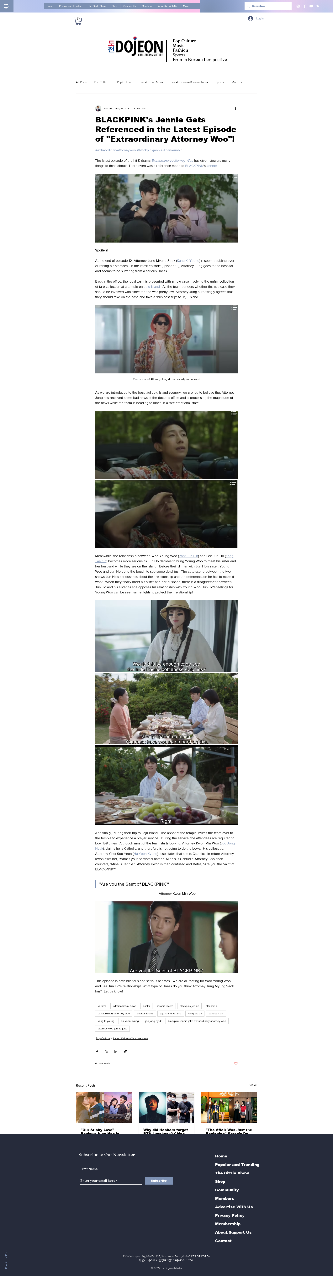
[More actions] (235, 108)
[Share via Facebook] (97, 1051)
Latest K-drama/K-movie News (189, 82)
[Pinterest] (318, 6)
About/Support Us (233, 1232)
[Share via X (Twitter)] (106, 1051)
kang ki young (106, 1020)
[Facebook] (305, 6)
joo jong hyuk (153, 1020)
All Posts (81, 82)
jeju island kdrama (170, 1013)
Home (221, 1156)
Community (227, 1190)
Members (224, 1198)
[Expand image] (166, 445)
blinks (146, 1005)
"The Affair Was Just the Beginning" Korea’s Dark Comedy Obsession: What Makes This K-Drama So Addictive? (229, 1132)
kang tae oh (195, 1013)
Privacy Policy (230, 1215)
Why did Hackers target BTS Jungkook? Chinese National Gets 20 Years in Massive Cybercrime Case (166, 1132)
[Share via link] (125, 1051)
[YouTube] (311, 6)
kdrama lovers (164, 1005)
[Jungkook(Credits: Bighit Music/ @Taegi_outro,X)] (166, 1107)
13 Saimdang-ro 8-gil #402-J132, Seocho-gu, (166, 1256)
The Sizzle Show (232, 1173)
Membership (227, 1224)
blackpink (211, 1005)
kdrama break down (124, 1005)
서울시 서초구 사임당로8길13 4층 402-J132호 (167, 1260)
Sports (220, 82)
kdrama (102, 1005)
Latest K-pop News (151, 82)
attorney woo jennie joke (112, 1028)
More (234, 82)
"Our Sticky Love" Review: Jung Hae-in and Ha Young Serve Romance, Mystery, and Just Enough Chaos (103, 1132)
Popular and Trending (237, 1164)
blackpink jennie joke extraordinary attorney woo (197, 1020)
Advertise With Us (234, 1207)
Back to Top (6, 1259)
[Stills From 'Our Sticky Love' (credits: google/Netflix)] (104, 1107)
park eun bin (216, 1013)
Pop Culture (101, 82)
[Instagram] (298, 6)
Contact (223, 1241)
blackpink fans (144, 1013)
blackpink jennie (189, 1005)
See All (253, 1084)
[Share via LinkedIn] (116, 1051)
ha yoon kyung (130, 1020)
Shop (220, 1181)
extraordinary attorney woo (114, 1013)
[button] (78, 21)
